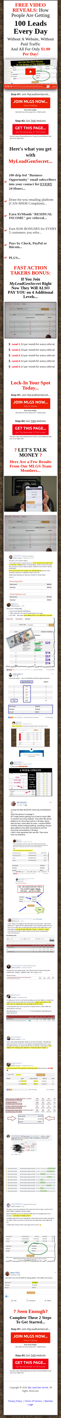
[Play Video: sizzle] (30, 71)
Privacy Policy (15, 1401)
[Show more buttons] (54, 86)
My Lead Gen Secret (38, 1387)
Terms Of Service (33, 1401)
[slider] (27, 86)
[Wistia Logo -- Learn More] (48, 86)
